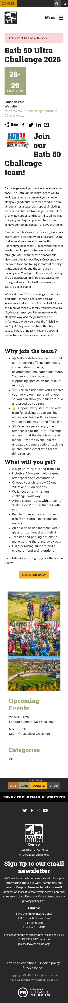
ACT (13, 786)
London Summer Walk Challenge (32, 722)
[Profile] (57, 3)
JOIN (24, 786)
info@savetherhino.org (34, 854)
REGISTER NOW (34, 575)
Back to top (34, 780)
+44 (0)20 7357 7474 (34, 850)
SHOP (53, 786)
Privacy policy (32, 967)
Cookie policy (50, 963)
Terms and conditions (20, 963)
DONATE (8, 3)
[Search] (64, 3)
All (11, 759)
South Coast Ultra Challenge (29, 734)
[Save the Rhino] (11, 17)
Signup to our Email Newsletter (34, 797)
